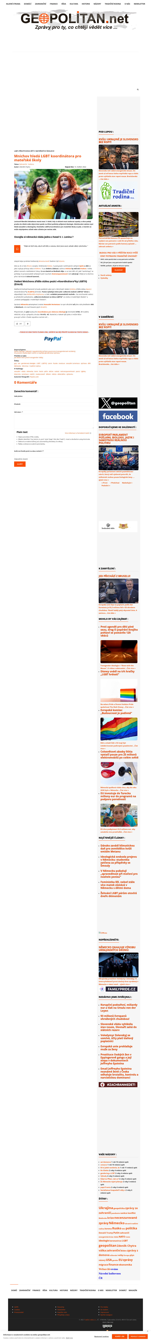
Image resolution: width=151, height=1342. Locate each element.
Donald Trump (106, 1232)
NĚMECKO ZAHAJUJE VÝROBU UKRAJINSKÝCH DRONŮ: (117, 949)
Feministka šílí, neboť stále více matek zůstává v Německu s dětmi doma (117, 885)
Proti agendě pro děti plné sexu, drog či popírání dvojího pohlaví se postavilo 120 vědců (119, 631)
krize (110, 1218)
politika (131, 1228)
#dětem (38, 269)
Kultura (31, 164)
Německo (17, 366)
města (54, 374)
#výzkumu (40, 294)
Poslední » (106, 485)
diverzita (17, 374)
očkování (114, 1255)
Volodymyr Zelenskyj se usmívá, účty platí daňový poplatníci (116, 1038)
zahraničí (124, 1232)
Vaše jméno (18, 396)
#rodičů (44, 307)
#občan (68, 269)
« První (104, 483)
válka (102, 1250)
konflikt (132, 1213)
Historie (64, 1290)
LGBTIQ (44, 363)
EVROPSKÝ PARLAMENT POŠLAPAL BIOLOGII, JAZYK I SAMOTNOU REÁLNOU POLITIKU (116, 439)
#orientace (56, 304)
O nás (100, 1290)
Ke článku (104, 1170)
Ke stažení (104, 1310)
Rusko (55, 363)
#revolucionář (44, 261)
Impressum (104, 1312)
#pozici (88, 289)
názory (102, 1260)
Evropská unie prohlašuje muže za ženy (116, 1048)
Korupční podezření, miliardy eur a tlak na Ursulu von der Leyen (118, 1007)
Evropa (126, 1255)
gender (115, 1260)
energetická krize (106, 1237)
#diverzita (24, 304)
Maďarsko (103, 1218)
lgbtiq (83, 371)
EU (120, 1260)
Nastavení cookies (101, 1336)
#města (73, 289)
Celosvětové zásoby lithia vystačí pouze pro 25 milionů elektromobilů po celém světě (119, 754)
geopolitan (108, 1245)
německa (30, 371)
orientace (25, 374)
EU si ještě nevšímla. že (110, 1167)
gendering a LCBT (107, 1173)
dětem (48, 374)
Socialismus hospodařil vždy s (112, 1190)
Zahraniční (23, 164)
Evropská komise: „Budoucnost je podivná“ (116, 711)
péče (46, 371)
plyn (132, 1255)
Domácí (122, 1290)
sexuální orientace (73, 363)
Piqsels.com (34, 377)
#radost (83, 269)
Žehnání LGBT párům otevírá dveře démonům (118, 894)
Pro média (104, 1307)
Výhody (103, 1176)
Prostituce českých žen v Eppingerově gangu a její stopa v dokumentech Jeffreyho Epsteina (115, 1059)
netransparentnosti (67, 371)
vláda (23, 371)
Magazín (133, 1290)
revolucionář (40, 374)
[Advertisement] (75, 88)
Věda (44, 1290)
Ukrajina (106, 1208)
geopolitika (119, 1208)
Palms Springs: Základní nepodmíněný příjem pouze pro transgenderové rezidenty (44, 351)
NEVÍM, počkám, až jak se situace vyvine (115, 266)
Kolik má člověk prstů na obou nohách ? (29, 451)
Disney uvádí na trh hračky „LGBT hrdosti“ (117, 673)
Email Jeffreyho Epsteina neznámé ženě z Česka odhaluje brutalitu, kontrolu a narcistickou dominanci (119, 1073)
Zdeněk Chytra (126, 1245)
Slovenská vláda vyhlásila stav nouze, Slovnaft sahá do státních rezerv (118, 1027)
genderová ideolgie (28, 363)
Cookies (17, 1310)
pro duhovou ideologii (57, 312)
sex (19, 363)
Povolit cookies (138, 1336)
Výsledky (104, 278)
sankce (123, 1213)
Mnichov (25, 366)
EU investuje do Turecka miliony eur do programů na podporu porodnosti (118, 796)
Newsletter (111, 1290)
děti (89, 363)
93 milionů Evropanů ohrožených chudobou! (114, 1017)
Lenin (50, 363)
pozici (78, 371)
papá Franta (105, 1187)
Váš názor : (18, 412)
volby (120, 1255)
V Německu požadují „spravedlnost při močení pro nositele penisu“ (119, 873)
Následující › (127, 483)
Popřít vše (119, 1336)
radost (56, 371)
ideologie (104, 1240)
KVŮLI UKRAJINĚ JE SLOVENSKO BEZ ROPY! (118, 141)
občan (51, 371)
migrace (103, 1264)
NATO (122, 1236)
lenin (36, 371)
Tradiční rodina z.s (90, 1320)
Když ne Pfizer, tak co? (109, 1179)
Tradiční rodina (88, 1290)
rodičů (32, 374)
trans (128, 1237)
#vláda (49, 266)
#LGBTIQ (31, 292)
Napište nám (62, 1312)
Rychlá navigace (106, 1315)
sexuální (17, 371)
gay (15, 363)
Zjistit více (69, 1338)
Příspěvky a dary (63, 1315)
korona (108, 1228)
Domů (14, 1290)
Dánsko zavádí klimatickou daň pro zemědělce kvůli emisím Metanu (117, 848)
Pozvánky (60, 1307)
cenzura (103, 1165)
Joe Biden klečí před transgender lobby (28, 357)
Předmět (17, 404)
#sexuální (47, 304)
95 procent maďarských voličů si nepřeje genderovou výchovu (37, 353)
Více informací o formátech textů (77, 433)
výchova (84, 363)
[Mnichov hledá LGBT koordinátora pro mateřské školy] (54, 219)
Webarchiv (105, 1269)
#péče (81, 266)
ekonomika (125, 1264)
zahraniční (113, 1250)
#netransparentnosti (60, 274)
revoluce (62, 363)
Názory (73, 1290)
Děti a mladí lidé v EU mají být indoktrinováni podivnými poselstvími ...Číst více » (119, 746)
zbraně (128, 1223)
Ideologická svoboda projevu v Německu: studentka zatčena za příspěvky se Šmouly (118, 861)
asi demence (105, 1162)
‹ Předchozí (114, 483)
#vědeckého (31, 294)
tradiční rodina (35, 366)
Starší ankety (106, 275)
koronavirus (115, 1240)
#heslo (29, 266)
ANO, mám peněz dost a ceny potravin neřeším (117, 259)
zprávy (128, 1260)
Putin (116, 1232)
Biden (124, 1250)
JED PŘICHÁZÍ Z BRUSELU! (114, 576)
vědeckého (61, 374)
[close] (147, 1331)
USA (109, 1260)
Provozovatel (19, 1312)
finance (114, 1264)
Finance (36, 1290)
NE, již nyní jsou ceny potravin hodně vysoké (116, 262)
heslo (41, 371)
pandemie (115, 1213)
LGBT (38, 363)
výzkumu (69, 374)
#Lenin (61, 261)
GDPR (16, 1307)
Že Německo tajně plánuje (111, 1181)
